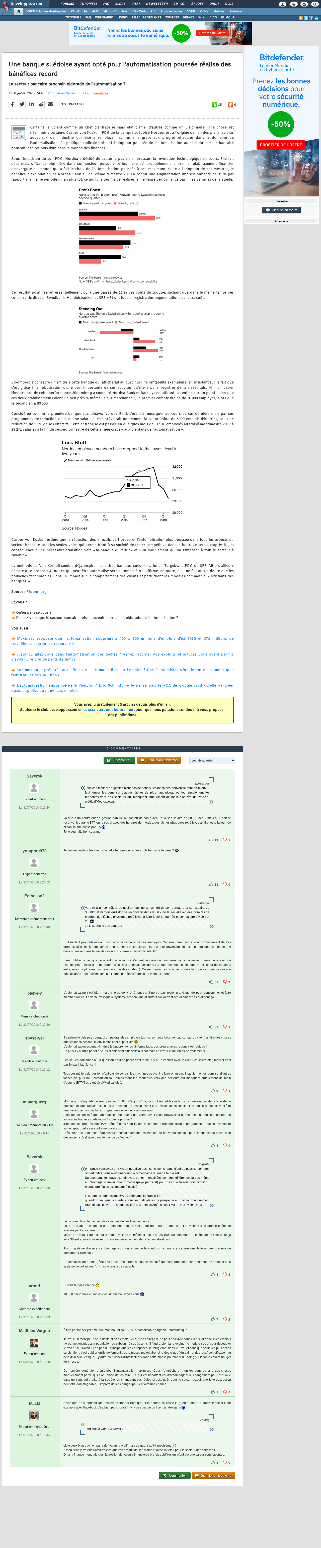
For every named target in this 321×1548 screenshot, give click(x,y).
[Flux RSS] (301, 18)
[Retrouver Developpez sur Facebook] (311, 18)
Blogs (120, 4)
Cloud (75, 11)
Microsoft (110, 11)
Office (204, 11)
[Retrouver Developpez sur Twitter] (306, 18)
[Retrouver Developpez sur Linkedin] (316, 18)
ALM (95, 11)
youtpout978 (35, 851)
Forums (67, 4)
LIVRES (123, 17)
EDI (153, 11)
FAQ (106, 4)
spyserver (34, 1038)
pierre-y (34, 993)
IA (85, 11)
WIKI (201, 17)
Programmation (171, 11)
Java (124, 11)
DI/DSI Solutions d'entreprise (46, 11)
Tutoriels (88, 4)
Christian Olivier (63, 93)
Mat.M (34, 1403)
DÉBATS (188, 17)
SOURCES (172, 17)
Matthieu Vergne (34, 1331)
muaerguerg (34, 1102)
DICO (213, 17)
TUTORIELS (73, 17)
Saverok (34, 776)
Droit (214, 4)
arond (34, 1286)
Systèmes (236, 11)
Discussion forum (283, 210)
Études (197, 4)
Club (228, 4)
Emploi (179, 4)
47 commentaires (95, 94)
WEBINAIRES (104, 17)
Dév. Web (139, 11)
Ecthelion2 (34, 896)
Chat (135, 4)
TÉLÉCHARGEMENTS (146, 17)
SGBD (191, 11)
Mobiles (218, 11)
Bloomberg (36, 592)
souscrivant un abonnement (109, 710)
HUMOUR (228, 17)
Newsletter (156, 4)
